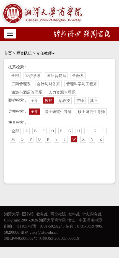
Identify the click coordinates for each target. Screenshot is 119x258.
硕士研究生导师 (91, 112)
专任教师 (44, 53)
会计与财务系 (48, 84)
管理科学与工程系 (81, 84)
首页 (8, 53)
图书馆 (28, 214)
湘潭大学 (12, 214)
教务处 (42, 214)
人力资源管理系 (62, 92)
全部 (15, 76)
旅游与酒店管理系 (26, 92)
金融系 (78, 76)
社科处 (74, 214)
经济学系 (33, 76)
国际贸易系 (56, 76)
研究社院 (58, 214)
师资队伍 (24, 53)
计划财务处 (92, 214)
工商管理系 (21, 84)
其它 (94, 101)
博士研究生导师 (58, 112)
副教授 (64, 101)
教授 (48, 101)
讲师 (80, 101)
